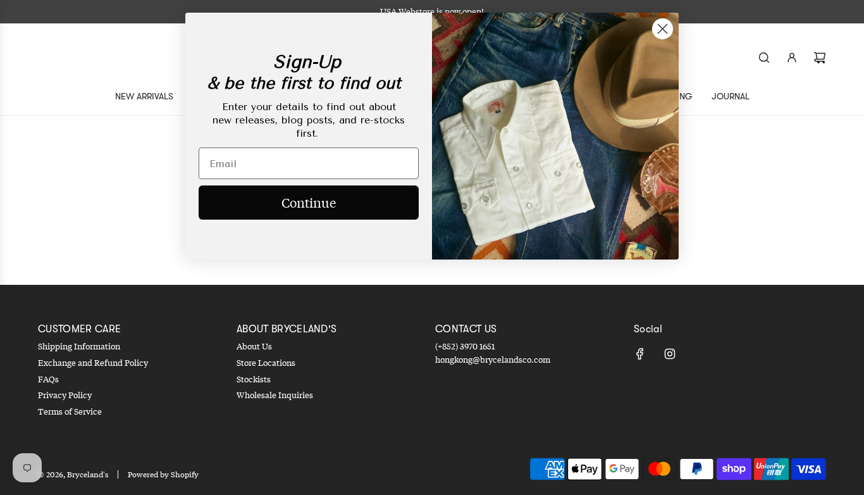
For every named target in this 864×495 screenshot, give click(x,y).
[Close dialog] (662, 29)
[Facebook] (640, 354)
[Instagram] (670, 354)
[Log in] (792, 58)
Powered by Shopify (163, 474)
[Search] (764, 58)
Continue (308, 202)
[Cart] (820, 58)
